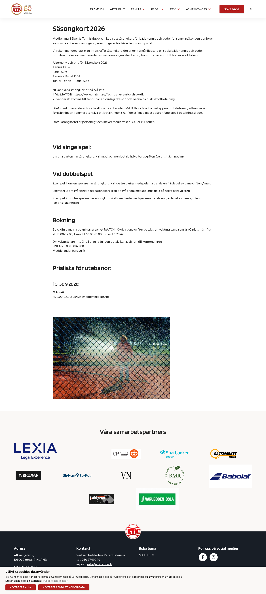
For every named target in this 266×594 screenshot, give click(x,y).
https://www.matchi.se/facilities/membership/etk (108, 94)
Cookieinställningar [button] (56, 581)
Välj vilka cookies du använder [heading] (27, 571)
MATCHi (144, 555)
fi (251, 9)
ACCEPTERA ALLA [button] (20, 587)
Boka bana (232, 9)
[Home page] (21, 8)
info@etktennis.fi (99, 564)
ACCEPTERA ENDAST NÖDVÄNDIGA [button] (64, 587)
